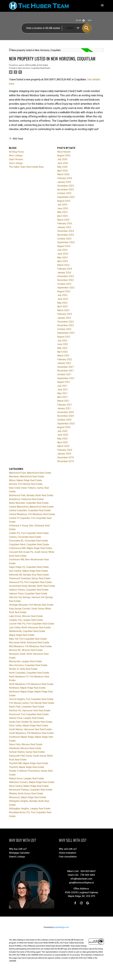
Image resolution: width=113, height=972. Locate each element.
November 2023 (65, 280)
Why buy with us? (18, 849)
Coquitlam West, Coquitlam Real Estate (29, 544)
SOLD (90, 20)
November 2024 (65, 234)
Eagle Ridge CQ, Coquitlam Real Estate (29, 567)
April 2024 (62, 261)
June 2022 (62, 344)
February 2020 (64, 450)
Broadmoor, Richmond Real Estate (26, 499)
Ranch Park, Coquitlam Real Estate (26, 706)
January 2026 (64, 182)
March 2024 (63, 265)
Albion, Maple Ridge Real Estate (25, 480)
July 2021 (62, 385)
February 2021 (64, 404)
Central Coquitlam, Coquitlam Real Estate (30, 510)
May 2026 (62, 166)
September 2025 (66, 197)
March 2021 (63, 400)
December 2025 (65, 185)
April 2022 (62, 351)
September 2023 (66, 287)
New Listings (16, 155)
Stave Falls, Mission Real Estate (25, 744)
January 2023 (64, 317)
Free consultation (68, 856)
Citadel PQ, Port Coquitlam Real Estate (29, 533)
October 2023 (64, 284)
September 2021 (66, 378)
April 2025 (62, 216)
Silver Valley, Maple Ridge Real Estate (28, 725)
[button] (75, 903)
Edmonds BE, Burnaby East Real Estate (29, 574)
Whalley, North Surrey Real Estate (26, 793)
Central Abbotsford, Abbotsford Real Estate (31, 506)
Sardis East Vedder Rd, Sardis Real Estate (30, 721)
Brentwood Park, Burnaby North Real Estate (31, 495)
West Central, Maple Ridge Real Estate (29, 786)
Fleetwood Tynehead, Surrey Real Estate (29, 578)
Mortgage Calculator (19, 852)
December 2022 (65, 321)
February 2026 (64, 178)
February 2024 (64, 268)
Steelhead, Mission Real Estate (25, 748)
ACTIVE (78, 20)
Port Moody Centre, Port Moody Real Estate (31, 703)
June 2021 (62, 389)
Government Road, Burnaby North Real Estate (32, 585)
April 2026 (62, 170)
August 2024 (63, 246)
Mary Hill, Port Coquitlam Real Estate (28, 638)
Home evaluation (67, 852)
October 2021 (64, 374)
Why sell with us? (68, 849)
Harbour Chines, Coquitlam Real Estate (28, 589)
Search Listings (17, 856)
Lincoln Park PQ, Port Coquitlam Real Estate (31, 623)
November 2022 (65, 325)
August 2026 (63, 155)
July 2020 (62, 431)
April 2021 (62, 397)
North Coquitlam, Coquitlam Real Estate (29, 672)
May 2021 (62, 393)
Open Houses (16, 159)
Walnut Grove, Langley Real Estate (26, 778)
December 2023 (65, 276)
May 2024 (62, 257)
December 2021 (65, 367)
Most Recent (63, 151)
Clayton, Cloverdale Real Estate (25, 537)
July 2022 (62, 340)
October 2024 (64, 238)
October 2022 (64, 329)
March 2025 (63, 219)
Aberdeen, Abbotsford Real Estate (26, 476)
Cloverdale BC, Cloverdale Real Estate (28, 540)
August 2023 (63, 291)
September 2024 (66, 242)
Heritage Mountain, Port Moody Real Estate (31, 604)
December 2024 (65, 231)
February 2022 (64, 359)
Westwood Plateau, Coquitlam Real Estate (30, 789)
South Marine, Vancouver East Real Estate (30, 729)
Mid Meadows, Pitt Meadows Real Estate (30, 646)
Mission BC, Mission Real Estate (26, 650)
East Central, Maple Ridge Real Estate (28, 570)
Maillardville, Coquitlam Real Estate (27, 631)
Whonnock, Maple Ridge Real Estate (27, 797)
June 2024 (62, 253)
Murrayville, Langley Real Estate (25, 661)
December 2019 (65, 457)
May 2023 (62, 302)
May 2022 (62, 348)
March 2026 (63, 174)
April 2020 (62, 442)
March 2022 (63, 355)
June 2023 (62, 299)
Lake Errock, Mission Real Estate (26, 616)
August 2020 (63, 427)
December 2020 (65, 412)
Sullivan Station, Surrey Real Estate (27, 752)
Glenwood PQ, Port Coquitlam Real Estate (30, 582)
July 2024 (62, 249)
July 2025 (62, 204)
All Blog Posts (16, 151)
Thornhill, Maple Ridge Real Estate (26, 767)
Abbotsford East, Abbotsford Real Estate (30, 472)
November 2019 (65, 461)
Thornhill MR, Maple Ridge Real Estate (28, 763)
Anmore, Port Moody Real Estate (26, 484)
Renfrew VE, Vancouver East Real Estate (29, 710)
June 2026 (62, 163)
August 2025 (63, 201)
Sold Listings (16, 163)
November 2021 (65, 370)
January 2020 (64, 453)
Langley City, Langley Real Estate (26, 620)
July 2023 (62, 295)
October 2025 (64, 193)
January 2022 (64, 363)
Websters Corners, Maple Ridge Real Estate (31, 782)
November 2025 (65, 189)
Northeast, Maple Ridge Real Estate (27, 687)
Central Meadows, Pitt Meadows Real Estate (32, 514)
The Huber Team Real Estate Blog (26, 166)
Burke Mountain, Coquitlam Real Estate (29, 502)
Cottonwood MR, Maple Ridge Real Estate (30, 548)
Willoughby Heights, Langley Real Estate (29, 808)
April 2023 (62, 306)
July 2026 (62, 159)
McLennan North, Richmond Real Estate (29, 642)
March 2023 (63, 310)
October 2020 (64, 419)
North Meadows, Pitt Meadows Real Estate (31, 684)
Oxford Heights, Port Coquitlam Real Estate (31, 699)
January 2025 (64, 227)
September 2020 (66, 423)
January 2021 (64, 408)
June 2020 (62, 434)
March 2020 (63, 446)
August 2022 (63, 336)
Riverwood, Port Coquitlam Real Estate (29, 714)
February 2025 (64, 223)
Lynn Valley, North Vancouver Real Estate (30, 627)
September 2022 (66, 332)
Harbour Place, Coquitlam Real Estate (28, 593)
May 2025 (62, 212)
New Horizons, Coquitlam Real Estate (34, 68)
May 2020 (62, 438)
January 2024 (64, 272)
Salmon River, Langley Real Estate (26, 718)
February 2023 (64, 314)
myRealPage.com (61, 927)
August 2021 (63, 382)
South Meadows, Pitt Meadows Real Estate (31, 733)
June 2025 (62, 208)
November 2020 (65, 415)
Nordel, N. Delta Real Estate (23, 669)
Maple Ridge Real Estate (21, 635)
